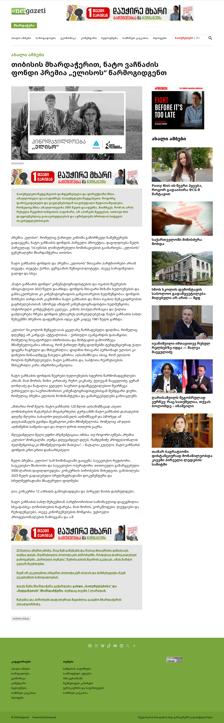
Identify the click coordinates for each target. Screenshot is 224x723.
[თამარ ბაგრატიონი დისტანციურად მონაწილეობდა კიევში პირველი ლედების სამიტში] (182, 431)
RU (198, 37)
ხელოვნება (109, 38)
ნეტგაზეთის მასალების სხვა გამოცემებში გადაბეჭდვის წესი (175, 717)
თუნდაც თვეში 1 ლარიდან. (85, 590)
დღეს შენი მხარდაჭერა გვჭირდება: (44, 586)
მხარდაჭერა (24, 25)
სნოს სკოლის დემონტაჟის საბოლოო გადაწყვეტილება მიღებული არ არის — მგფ (179, 293)
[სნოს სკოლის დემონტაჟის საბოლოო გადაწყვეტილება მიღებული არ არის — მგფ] (182, 269)
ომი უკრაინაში (73, 678)
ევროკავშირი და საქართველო (83, 688)
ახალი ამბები (21, 38)
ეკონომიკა (68, 38)
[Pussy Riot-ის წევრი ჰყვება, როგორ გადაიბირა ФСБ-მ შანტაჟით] (182, 165)
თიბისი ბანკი (21, 618)
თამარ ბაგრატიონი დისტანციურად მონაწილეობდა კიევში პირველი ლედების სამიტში (182, 458)
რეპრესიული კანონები (78, 683)
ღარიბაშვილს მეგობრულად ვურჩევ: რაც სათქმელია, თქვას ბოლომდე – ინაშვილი (181, 401)
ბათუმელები (184, 37)
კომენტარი (89, 38)
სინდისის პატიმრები (77, 668)
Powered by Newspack (44, 717)
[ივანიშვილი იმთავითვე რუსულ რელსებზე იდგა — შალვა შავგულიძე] (182, 323)
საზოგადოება (46, 38)
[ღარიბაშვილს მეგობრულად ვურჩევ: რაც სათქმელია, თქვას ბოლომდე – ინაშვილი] (182, 377)
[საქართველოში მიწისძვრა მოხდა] (182, 219)
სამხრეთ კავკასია (135, 38)
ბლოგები (160, 38)
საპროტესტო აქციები (77, 673)
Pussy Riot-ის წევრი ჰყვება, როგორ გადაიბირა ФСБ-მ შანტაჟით (177, 189)
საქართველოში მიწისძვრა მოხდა (177, 241)
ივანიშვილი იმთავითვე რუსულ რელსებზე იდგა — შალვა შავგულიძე (181, 347)
